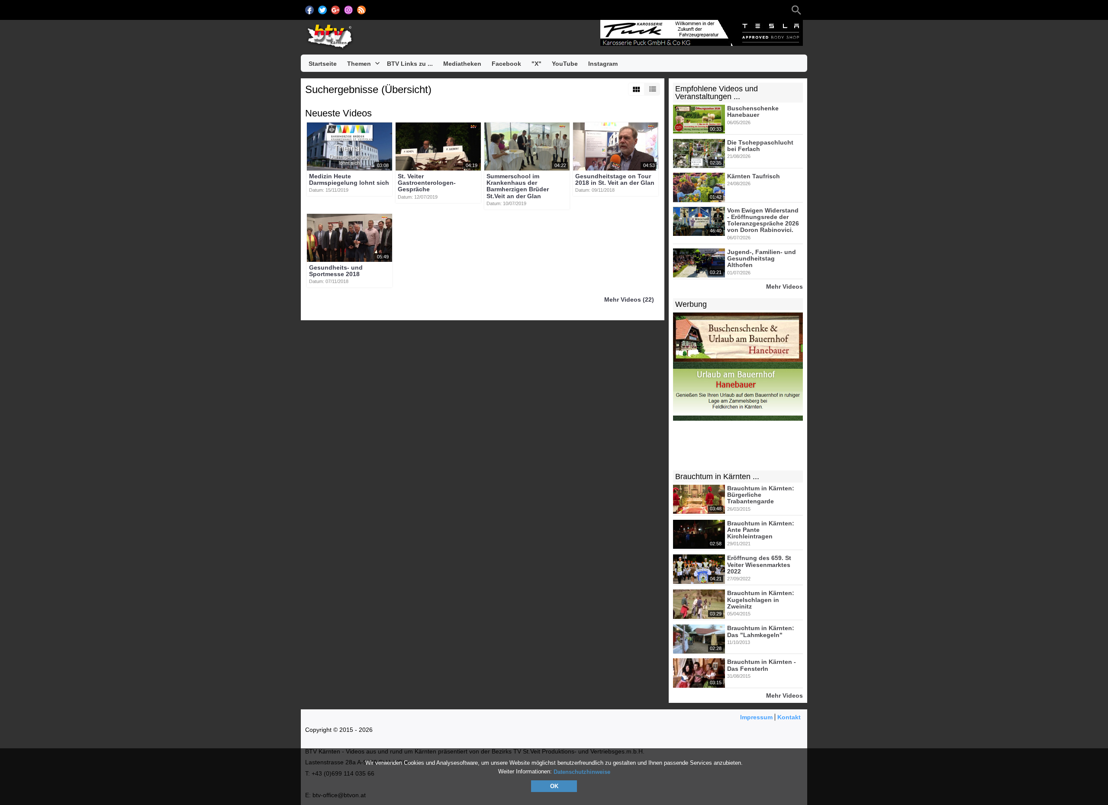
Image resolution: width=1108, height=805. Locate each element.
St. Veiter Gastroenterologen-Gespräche (427, 183)
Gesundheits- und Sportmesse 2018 (336, 270)
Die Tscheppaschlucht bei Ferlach (760, 145)
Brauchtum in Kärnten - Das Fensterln (761, 665)
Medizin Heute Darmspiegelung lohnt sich (349, 179)
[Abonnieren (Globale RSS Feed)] (361, 10)
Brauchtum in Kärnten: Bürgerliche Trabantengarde (760, 495)
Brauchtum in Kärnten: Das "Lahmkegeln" (760, 631)
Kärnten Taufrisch (753, 176)
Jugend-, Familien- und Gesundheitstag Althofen (761, 258)
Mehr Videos (784, 286)
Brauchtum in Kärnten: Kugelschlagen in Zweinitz (760, 600)
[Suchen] (796, 9)
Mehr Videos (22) (629, 299)
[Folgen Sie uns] (309, 10)
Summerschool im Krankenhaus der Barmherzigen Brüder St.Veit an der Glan (517, 186)
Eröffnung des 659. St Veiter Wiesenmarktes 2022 (759, 565)
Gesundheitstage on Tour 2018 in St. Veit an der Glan (614, 179)
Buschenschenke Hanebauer (753, 111)
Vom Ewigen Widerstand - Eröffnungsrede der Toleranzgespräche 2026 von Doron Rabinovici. (763, 220)
